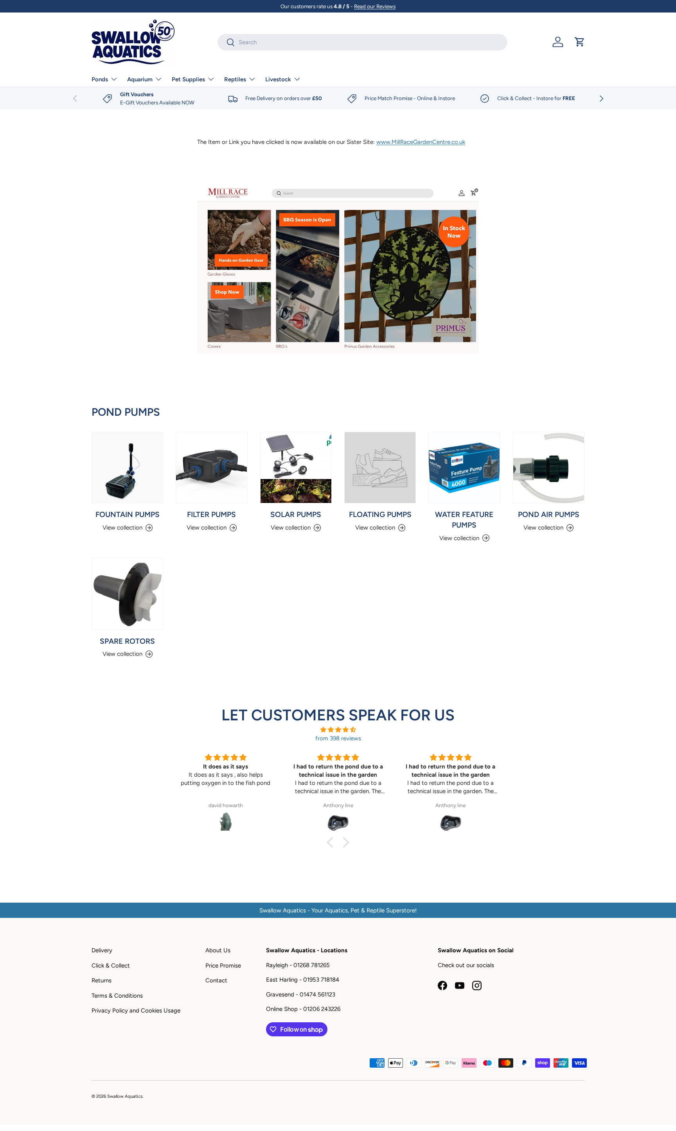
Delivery (102, 950)
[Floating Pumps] (380, 467)
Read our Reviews (375, 6)
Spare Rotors (127, 640)
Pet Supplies (188, 79)
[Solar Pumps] (296, 467)
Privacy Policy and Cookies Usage (136, 1010)
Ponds (100, 79)
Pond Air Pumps (548, 514)
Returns (101, 980)
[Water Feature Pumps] (464, 467)
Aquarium (140, 79)
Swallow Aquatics (124, 1096)
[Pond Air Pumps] (548, 467)
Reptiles (235, 79)
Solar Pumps (295, 514)
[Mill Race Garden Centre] (338, 268)
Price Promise (223, 965)
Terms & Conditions (117, 995)
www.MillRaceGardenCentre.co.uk (420, 141)
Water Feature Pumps (464, 520)
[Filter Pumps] (211, 467)
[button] (579, 41)
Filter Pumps (211, 514)
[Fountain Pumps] (127, 467)
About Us (217, 950)
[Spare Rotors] (127, 593)
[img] (338, 729)
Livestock (278, 79)
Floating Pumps (380, 514)
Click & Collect (111, 965)
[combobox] (362, 42)
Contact (216, 980)
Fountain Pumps (127, 514)
